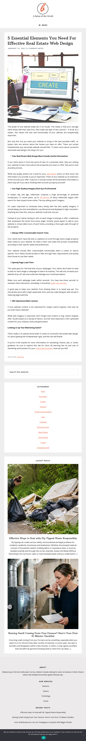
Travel (43, 442)
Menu (44, 25)
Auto (43, 391)
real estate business (44, 348)
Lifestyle (43, 422)
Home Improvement (43, 412)
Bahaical (43, 10)
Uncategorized (43, 447)
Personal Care (43, 427)
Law (43, 417)
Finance (43, 407)
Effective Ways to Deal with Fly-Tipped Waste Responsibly (43, 538)
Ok (44, 738)
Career (43, 401)
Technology (43, 437)
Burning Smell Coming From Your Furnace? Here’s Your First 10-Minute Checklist (43, 634)
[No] (83, 735)
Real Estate (43, 432)
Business (20, 357)
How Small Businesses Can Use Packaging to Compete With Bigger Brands (43, 722)
